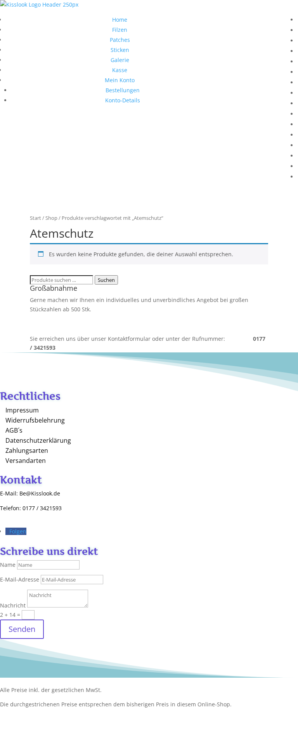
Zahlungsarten (26, 450)
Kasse (119, 70)
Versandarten (25, 460)
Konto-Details (122, 100)
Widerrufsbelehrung (35, 420)
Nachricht (13, 605)
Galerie (120, 60)
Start (35, 217)
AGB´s (14, 430)
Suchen (106, 279)
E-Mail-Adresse (19, 579)
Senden (22, 629)
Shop (51, 217)
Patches (120, 39)
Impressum (22, 410)
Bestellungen (123, 90)
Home (119, 19)
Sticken (120, 50)
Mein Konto (120, 80)
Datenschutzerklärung (38, 440)
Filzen (119, 29)
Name (8, 564)
